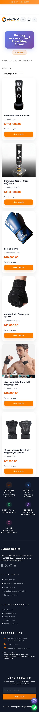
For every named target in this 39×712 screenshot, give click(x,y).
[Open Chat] (34, 700)
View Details (18, 134)
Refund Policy (9, 617)
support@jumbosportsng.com (19, 648)
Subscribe (19, 697)
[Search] (23, 19)
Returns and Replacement (14, 583)
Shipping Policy (10, 613)
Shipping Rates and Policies (14, 591)
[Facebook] (2, 566)
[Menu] (34, 19)
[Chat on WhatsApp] (34, 707)
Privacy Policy (9, 587)
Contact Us (8, 610)
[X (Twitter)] (6, 566)
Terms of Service (11, 595)
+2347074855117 (13, 644)
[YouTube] (15, 566)
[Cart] (29, 19)
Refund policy (9, 580)
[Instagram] (10, 566)
